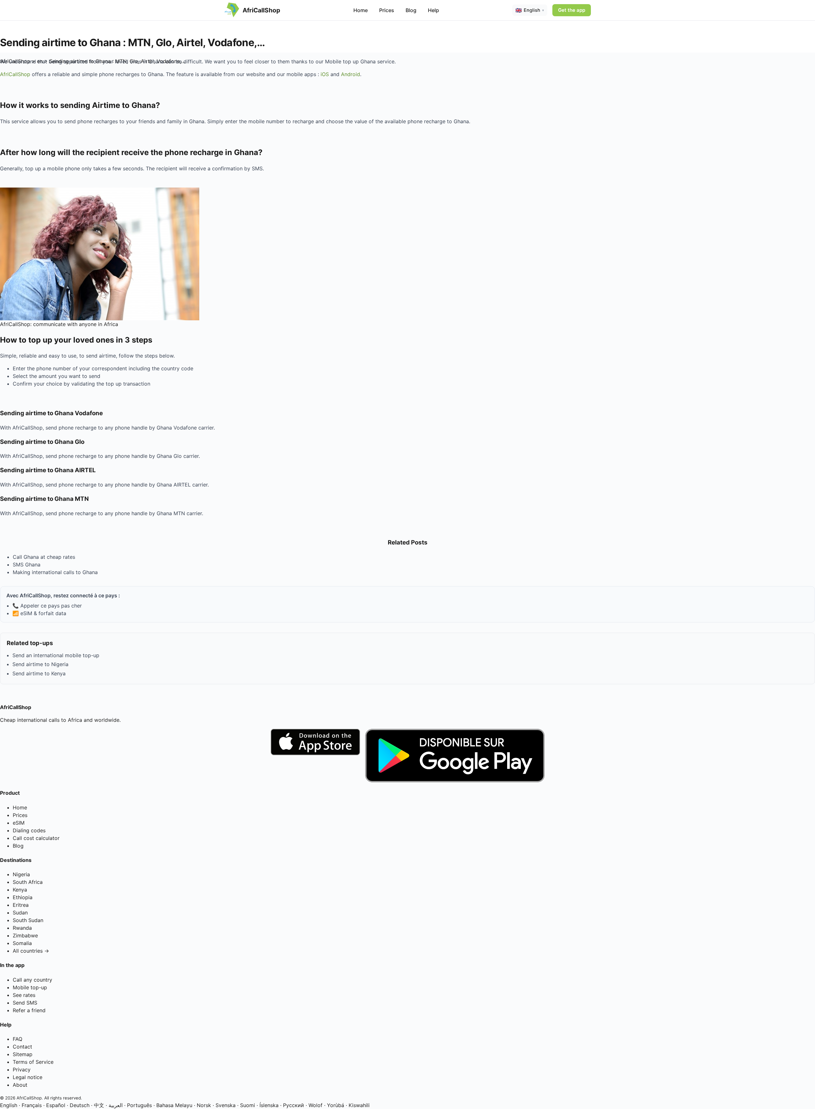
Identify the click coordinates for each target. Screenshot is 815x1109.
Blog (411, 10)
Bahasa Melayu (174, 1105)
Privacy (22, 1069)
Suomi (247, 1105)
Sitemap (22, 1054)
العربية (116, 1105)
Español (55, 1105)
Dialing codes (29, 830)
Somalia (22, 943)
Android (350, 74)
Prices (386, 10)
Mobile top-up (30, 987)
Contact (22, 1046)
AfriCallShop (15, 74)
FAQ (17, 1039)
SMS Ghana (26, 564)
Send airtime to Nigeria (40, 664)
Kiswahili (359, 1105)
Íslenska (269, 1105)
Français (32, 1105)
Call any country (32, 980)
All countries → (31, 951)
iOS (325, 74)
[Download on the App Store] (315, 755)
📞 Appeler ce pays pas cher (47, 605)
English (8, 1105)
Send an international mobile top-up (55, 655)
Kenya (20, 889)
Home (360, 10)
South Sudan (28, 920)
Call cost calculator (36, 838)
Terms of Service (33, 1062)
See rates (24, 995)
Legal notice (27, 1077)
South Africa (28, 882)
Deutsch (79, 1105)
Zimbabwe (25, 935)
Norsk (204, 1105)
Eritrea (21, 905)
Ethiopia (22, 897)
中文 (99, 1105)
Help (433, 10)
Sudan (20, 912)
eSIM (19, 823)
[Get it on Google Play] (455, 755)
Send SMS (25, 1002)
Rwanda (22, 928)
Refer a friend (29, 1010)
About (20, 1085)
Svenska (226, 1105)
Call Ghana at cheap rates (44, 557)
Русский (293, 1105)
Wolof (315, 1105)
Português (139, 1105)
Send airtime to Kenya (39, 673)
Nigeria (21, 874)
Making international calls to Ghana (55, 572)
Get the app (571, 10)
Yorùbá (335, 1105)
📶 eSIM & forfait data (39, 613)
